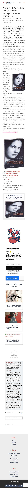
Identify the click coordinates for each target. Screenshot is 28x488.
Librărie (14, 460)
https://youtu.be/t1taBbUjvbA (10, 132)
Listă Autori (14, 457)
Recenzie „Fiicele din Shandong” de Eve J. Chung (12, 327)
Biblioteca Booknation (14, 453)
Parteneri (14, 444)
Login (21, 413)
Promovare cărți (14, 462)
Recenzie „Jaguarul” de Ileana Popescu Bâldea (12, 340)
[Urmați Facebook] (6, 486)
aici (10, 370)
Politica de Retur (14, 476)
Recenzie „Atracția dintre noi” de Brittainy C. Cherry (13, 305)
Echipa (14, 442)
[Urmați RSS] (21, 486)
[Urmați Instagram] (12, 486)
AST (9, 179)
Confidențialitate (14, 472)
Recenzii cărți (7, 22)
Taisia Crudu (8, 19)
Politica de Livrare (14, 474)
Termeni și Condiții (14, 471)
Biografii (5, 20)
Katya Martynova (12, 175)
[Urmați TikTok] (18, 486)
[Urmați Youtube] (15, 486)
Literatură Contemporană (16, 20)
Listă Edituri (14, 455)
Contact (14, 440)
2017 (11, 177)
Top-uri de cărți (14, 458)
